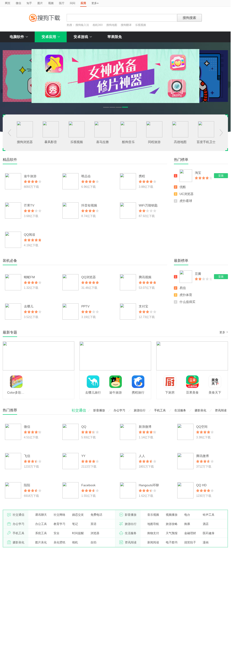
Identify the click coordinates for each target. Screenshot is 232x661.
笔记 (75, 524)
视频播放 (171, 514)
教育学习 (59, 524)
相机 (75, 542)
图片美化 (41, 542)
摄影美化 (200, 410)
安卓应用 (49, 37)
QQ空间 (201, 426)
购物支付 (153, 533)
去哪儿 (28, 306)
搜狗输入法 (82, 25)
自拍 (93, 542)
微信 (18, 3)
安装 (221, 175)
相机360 (98, 25)
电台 (187, 514)
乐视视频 (140, 25)
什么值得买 (187, 302)
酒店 (206, 524)
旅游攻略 (171, 524)
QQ (83, 426)
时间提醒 (78, 533)
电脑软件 (17, 37)
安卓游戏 (81, 37)
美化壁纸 (59, 542)
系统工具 (41, 533)
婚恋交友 (78, 514)
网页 (7, 3)
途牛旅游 (30, 176)
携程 (142, 176)
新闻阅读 (153, 542)
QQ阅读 (29, 234)
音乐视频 (153, 514)
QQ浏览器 (88, 277)
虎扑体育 (186, 295)
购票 (187, 524)
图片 (40, 3)
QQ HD (201, 485)
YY (83, 456)
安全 (56, 533)
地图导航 (153, 524)
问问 (72, 3)
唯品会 (86, 176)
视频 (51, 3)
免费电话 (96, 514)
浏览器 (95, 533)
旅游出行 (140, 410)
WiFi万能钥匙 (148, 205)
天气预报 (171, 533)
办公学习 (119, 410)
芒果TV (29, 205)
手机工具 (160, 410)
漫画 (206, 542)
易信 (183, 288)
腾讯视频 (145, 277)
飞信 (27, 456)
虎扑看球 (186, 201)
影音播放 (99, 410)
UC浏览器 (186, 194)
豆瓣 (198, 274)
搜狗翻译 (126, 25)
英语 (93, 524)
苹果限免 (114, 37)
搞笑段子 (190, 542)
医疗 (61, 3)
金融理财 (190, 533)
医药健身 (208, 533)
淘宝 (198, 173)
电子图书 (171, 542)
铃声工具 (208, 514)
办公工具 (41, 524)
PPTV (85, 306)
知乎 (29, 3)
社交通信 (79, 410)
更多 (95, 3)
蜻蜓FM (29, 277)
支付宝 (143, 306)
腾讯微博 (202, 456)
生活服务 (180, 410)
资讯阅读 (221, 410)
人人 (142, 456)
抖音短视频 (89, 205)
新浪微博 (145, 426)
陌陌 (27, 485)
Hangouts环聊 (149, 485)
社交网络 (59, 514)
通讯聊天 (41, 514)
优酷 (183, 187)
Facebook (88, 485)
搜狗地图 (111, 25)
